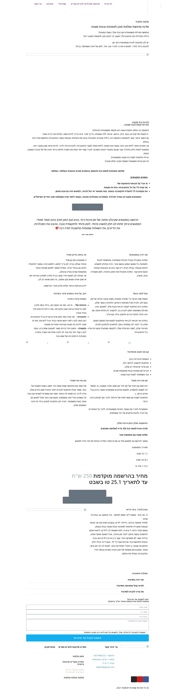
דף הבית (108, 4)
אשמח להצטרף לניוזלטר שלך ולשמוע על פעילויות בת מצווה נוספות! (114, 632)
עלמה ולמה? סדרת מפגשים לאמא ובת (75, 671)
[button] (30, 230)
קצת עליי (62, 4)
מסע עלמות (78, 656)
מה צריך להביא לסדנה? (132, 592)
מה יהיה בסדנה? (136, 580)
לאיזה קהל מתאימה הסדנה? (130, 586)
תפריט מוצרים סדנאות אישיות (73, 663)
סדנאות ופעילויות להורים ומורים (85, 4)
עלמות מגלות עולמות (74, 677)
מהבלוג (49, 4)
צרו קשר (38, 4)
